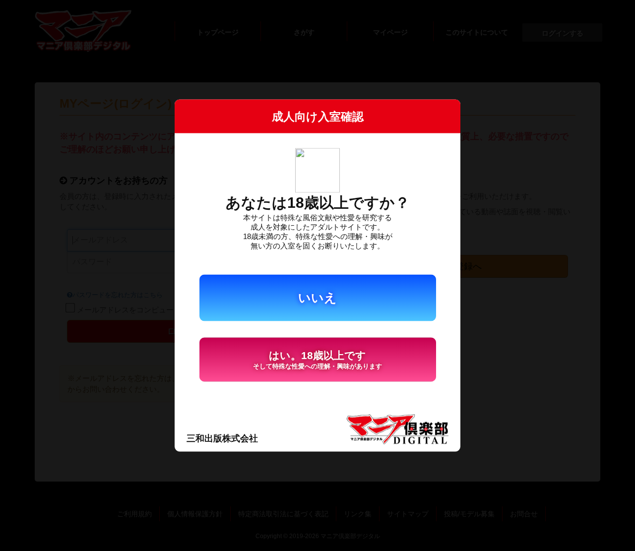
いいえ (317, 297)
